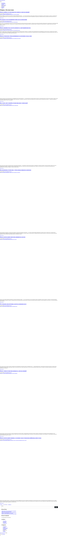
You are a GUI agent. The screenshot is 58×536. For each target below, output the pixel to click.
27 (4, 504)
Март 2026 (4, 522)
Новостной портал (2, 0)
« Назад (1, 504)
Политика (3, 7)
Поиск (56, 507)
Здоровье (3, 4)
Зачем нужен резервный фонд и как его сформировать (9, 512)
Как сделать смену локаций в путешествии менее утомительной (14, 102)
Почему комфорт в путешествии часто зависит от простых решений (14, 12)
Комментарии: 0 (9, 13)
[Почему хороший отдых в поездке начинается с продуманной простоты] (10, 30)
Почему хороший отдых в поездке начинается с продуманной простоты (15, 27)
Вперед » (10, 504)
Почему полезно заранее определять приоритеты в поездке (12, 236)
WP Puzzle (3, 534)
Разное (4, 530)
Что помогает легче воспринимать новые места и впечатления (13, 19)
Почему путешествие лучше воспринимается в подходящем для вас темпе (16, 35)
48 (8, 504)
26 (3, 504)
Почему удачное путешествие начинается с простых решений (13, 370)
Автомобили (5, 526)
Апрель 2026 (5, 521)
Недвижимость (4, 3)
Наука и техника (4, 5)
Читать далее (1, 34)
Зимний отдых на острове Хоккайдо (6, 511)
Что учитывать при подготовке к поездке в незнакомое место (13, 303)
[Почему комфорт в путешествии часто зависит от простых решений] (9, 14)
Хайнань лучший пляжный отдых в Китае (7, 513)
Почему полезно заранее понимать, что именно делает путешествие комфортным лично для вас (20, 437)
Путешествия (5, 13)
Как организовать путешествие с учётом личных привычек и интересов (15, 169)
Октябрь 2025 (5, 523)
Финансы (3, 6)
